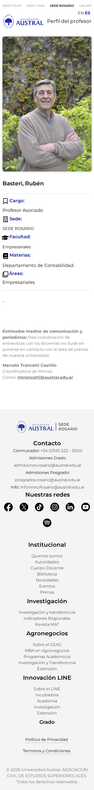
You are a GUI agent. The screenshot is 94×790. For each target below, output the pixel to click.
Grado (47, 722)
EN (81, 13)
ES (87, 13)
